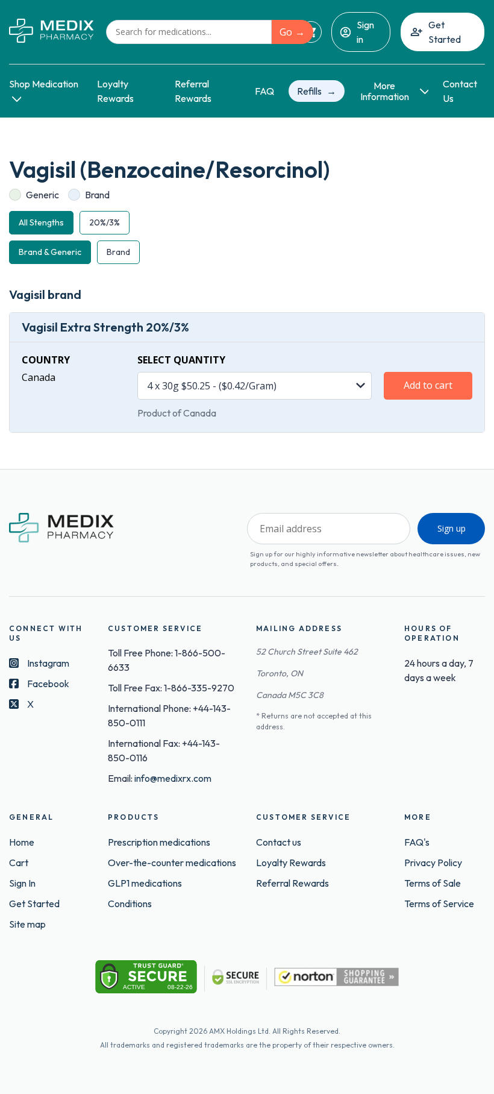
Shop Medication (43, 84)
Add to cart (428, 385)
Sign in (365, 32)
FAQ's (417, 842)
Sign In (22, 883)
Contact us (278, 842)
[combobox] (189, 32)
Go (286, 32)
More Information (384, 91)
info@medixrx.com (172, 778)
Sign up (451, 528)
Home (21, 842)
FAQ (264, 91)
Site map (27, 924)
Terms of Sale (432, 883)
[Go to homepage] (51, 32)
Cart (18, 863)
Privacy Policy (433, 863)
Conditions (130, 904)
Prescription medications (159, 842)
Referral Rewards (292, 883)
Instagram (48, 663)
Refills (309, 91)
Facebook (48, 683)
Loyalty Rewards (291, 863)
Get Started (444, 32)
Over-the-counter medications (172, 863)
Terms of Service (439, 904)
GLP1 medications (145, 883)
